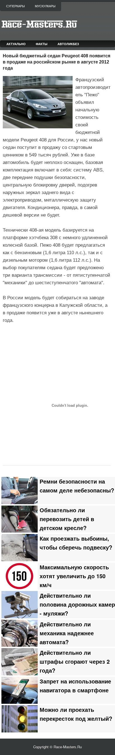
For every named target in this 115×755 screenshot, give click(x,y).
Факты (41, 44)
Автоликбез (68, 44)
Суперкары (15, 6)
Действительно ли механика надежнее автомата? (67, 633)
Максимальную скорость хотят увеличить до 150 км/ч (74, 576)
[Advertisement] (59, 338)
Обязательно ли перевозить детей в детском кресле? (67, 519)
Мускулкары (45, 6)
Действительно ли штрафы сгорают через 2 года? (75, 661)
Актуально (16, 44)
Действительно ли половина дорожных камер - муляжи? (77, 604)
